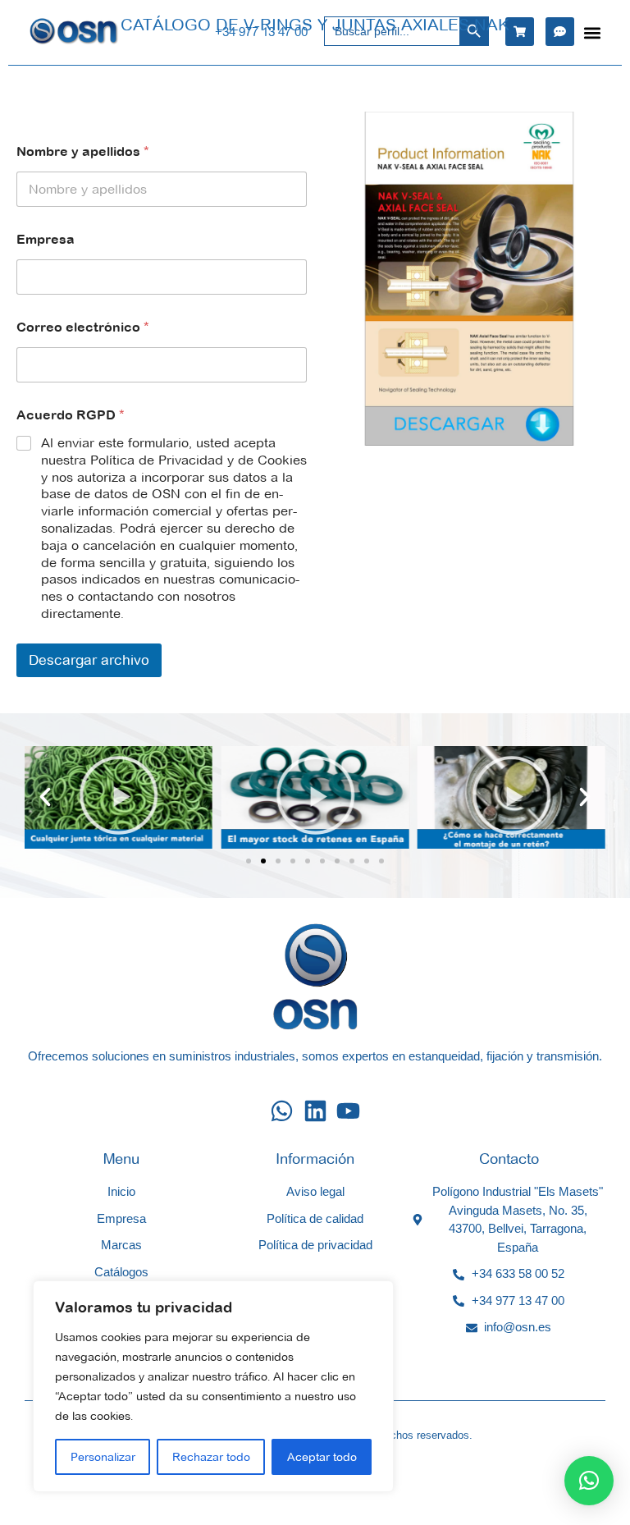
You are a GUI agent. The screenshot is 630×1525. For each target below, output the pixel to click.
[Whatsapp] (282, 1111)
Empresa (45, 238)
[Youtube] (348, 1111)
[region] (213, 1386)
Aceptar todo (322, 1456)
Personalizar (103, 1456)
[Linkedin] (315, 1111)
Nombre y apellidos (82, 151)
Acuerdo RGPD (70, 415)
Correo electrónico (82, 327)
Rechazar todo (211, 1456)
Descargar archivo (89, 660)
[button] (591, 32)
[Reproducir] (118, 797)
